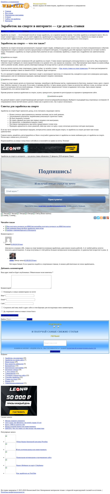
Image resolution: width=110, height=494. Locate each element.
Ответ (20, 244)
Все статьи (9, 13)
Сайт (3, 303)
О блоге (8, 17)
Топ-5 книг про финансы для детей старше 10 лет (23, 423)
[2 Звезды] (13, 213)
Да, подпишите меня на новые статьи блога (19, 311)
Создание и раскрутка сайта (15, 375)
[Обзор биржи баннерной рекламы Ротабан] (10, 442)
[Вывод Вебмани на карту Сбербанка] (10, 465)
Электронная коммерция (14, 383)
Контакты (8, 21)
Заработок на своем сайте (14, 360)
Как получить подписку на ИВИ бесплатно (55, 226)
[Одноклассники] (101, 218)
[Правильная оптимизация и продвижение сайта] (10, 457)
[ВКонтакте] (95, 218)
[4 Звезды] (29, 213)
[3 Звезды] (21, 213)
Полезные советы (11, 369)
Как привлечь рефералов (14, 364)
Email (3, 299)
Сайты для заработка (12, 19)
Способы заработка (12, 377)
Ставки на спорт (35, 31)
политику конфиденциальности (52, 206)
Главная (8, 11)
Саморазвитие (10, 373)
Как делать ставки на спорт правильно (73, 68)
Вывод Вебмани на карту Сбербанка (29, 465)
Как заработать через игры (34, 228)
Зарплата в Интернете (28, 230)
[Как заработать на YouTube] (10, 473)
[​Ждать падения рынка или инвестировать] (10, 449)
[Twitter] (98, 218)
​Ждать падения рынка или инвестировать (20, 426)
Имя (3, 296)
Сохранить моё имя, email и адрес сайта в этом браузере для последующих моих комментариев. (38, 307)
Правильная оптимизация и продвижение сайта (33, 457)
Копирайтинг (10, 366)
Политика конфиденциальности (12, 492)
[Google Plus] (107, 218)
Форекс (8, 381)
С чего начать (10, 371)
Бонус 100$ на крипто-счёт (15, 424)
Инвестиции (9, 362)
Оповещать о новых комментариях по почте (19, 292)
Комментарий (6, 288)
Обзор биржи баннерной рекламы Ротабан (32, 442)
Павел (8, 31)
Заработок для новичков (14, 358)
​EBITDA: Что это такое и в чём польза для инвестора (24, 428)
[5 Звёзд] (36, 213)
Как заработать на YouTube (26, 473)
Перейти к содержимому (10, 2)
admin (11, 260)
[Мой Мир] (104, 218)
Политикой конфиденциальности (81, 348)
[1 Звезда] (5, 213)
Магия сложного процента (15, 421)
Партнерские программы (14, 15)
